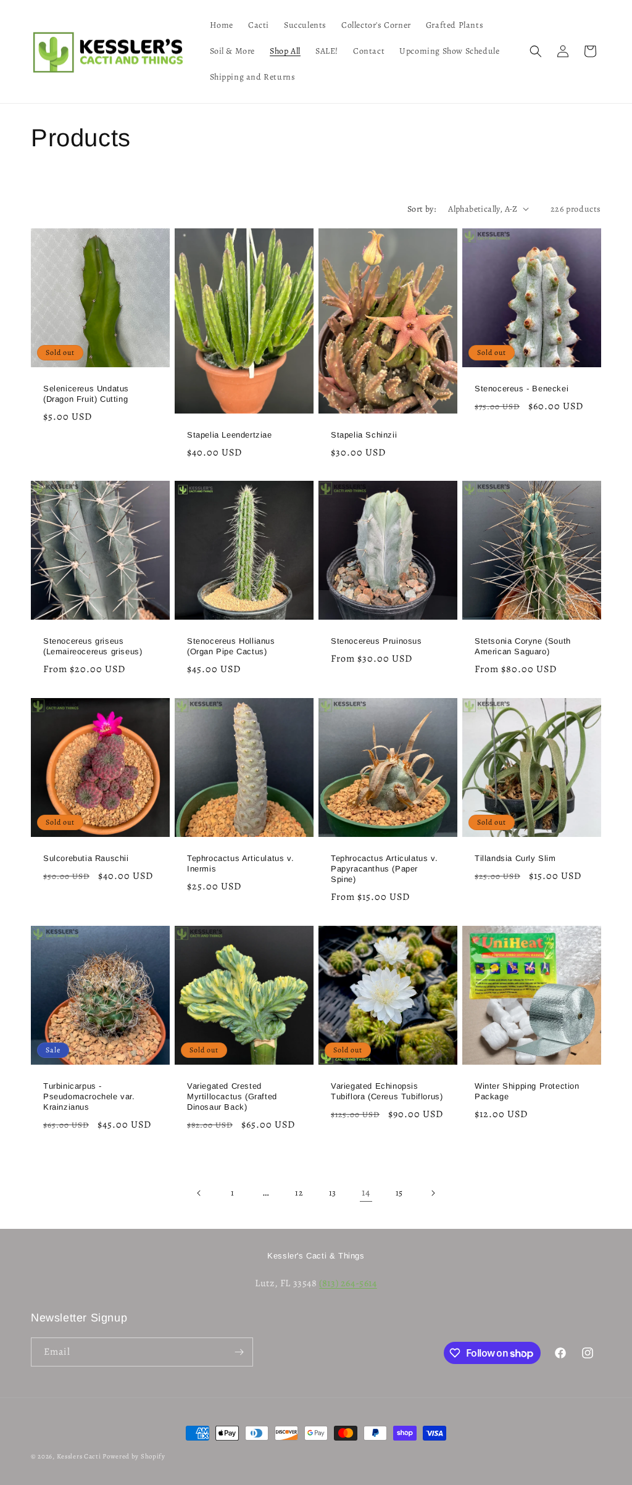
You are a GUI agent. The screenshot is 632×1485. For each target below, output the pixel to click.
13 (332, 1193)
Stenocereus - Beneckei (521, 388)
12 (299, 1193)
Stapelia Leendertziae (229, 434)
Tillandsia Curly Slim (515, 858)
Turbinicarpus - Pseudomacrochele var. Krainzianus (89, 1096)
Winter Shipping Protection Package (527, 1091)
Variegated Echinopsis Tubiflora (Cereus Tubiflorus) (387, 1091)
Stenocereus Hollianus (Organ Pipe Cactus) (231, 646)
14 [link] (366, 1192)
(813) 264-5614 (347, 1283)
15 (399, 1193)
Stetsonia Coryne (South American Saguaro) (523, 646)
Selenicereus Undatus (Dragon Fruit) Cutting (86, 394)
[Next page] (432, 1193)
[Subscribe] (238, 1351)
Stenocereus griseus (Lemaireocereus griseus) (92, 646)
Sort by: (421, 209)
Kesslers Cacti (79, 1456)
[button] (535, 51)
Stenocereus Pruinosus (376, 641)
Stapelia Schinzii (364, 434)
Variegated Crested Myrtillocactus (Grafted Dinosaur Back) (232, 1096)
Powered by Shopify (133, 1456)
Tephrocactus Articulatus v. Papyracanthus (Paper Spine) (384, 869)
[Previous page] (199, 1193)
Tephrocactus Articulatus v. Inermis (240, 863)
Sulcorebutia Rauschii (86, 858)
